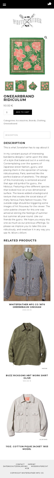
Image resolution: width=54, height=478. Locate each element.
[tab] (27, 135)
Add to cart (22, 112)
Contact (20, 464)
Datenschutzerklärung (15, 466)
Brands (32, 120)
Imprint (31, 464)
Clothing (41, 120)
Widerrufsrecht (39, 466)
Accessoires (22, 120)
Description (11, 135)
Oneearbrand (10, 123)
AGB (27, 468)
